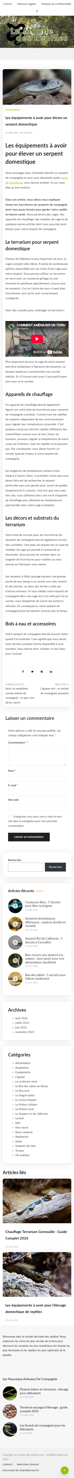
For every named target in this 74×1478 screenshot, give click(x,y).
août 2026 (21, 1018)
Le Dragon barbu (24, 1095)
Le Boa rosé (22, 1090)
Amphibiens (22, 1068)
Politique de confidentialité (56, 4)
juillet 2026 (22, 1023)
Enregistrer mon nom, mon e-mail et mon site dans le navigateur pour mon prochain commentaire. (35, 821)
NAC (18, 1123)
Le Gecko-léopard (25, 1100)
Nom (12, 771)
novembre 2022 (24, 1032)
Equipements (12, 110)
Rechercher (15, 860)
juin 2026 (21, 1027)
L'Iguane (20, 1077)
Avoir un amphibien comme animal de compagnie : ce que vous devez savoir (19, 695)
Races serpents (24, 1132)
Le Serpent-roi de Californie (31, 1114)
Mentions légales (26, 4)
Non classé (21, 1127)
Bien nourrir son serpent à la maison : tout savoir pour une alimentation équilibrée (44, 958)
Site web (13, 800)
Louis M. (28, 133)
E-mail (13, 785)
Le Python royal (24, 1109)
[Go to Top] (65, 1470)
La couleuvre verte (26, 1081)
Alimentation (22, 1063)
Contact (7, 4)
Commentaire (17, 742)
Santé (18, 1141)
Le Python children (26, 1104)
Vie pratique (22, 1155)
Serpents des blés (25, 1146)
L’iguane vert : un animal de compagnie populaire (54, 691)
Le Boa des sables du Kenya (31, 1086)
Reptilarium (22, 1136)
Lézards (19, 1118)
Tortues (19, 1150)
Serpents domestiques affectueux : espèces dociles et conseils (45, 922)
